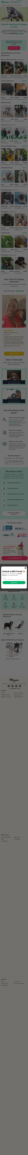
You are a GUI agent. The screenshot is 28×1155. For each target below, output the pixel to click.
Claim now (14, 582)
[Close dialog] (25, 568)
